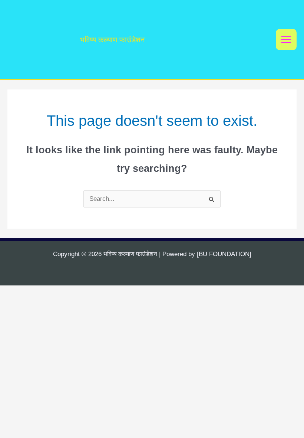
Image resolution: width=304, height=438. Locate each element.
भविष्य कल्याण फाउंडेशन (112, 40)
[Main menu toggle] (286, 39)
